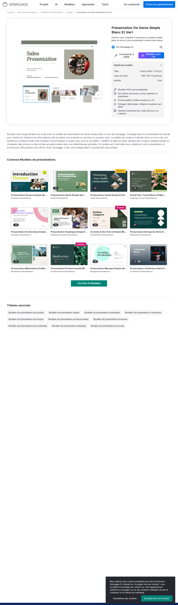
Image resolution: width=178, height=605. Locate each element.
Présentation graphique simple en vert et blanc (69, 232)
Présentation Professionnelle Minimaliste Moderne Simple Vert (69, 268)
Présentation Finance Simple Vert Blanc (29, 195)
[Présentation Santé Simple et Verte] (108, 181)
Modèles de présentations (52, 12)
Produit (44, 4)
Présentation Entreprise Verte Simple (148, 232)
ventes (70, 12)
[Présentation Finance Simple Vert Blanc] (29, 181)
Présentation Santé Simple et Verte (108, 195)
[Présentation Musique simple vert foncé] (108, 254)
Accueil (10, 12)
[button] (124, 55)
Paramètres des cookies (125, 598)
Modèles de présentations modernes (110, 319)
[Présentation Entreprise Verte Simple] (148, 218)
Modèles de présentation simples (64, 312)
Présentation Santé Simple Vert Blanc (69, 195)
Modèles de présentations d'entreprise (143, 312)
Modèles (70, 4)
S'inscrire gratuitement (159, 4)
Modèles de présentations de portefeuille (28, 326)
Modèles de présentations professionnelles (68, 319)
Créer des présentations (27, 12)
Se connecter (132, 4)
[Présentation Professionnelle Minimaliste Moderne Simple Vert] (69, 254)
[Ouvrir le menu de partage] (161, 47)
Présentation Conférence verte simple (148, 268)
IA (56, 4)
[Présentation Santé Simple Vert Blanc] (69, 181)
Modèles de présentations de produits (26, 312)
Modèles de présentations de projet (107, 326)
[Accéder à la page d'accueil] (15, 4)
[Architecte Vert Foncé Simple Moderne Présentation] (108, 218)
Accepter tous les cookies (156, 598)
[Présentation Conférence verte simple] (148, 254)
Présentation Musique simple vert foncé (108, 268)
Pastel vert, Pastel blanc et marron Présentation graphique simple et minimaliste (148, 195)
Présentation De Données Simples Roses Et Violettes (29, 232)
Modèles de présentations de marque (26, 319)
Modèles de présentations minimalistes (102, 312)
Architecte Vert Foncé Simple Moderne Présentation (108, 232)
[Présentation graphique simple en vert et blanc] (69, 218)
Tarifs (105, 4)
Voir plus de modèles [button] (89, 283)
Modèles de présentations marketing (69, 326)
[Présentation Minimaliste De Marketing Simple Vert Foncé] (29, 254)
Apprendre (88, 4)
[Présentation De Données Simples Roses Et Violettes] (29, 218)
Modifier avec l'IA (153, 55)
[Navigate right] (98, 94)
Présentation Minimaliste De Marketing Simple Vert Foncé (29, 268)
